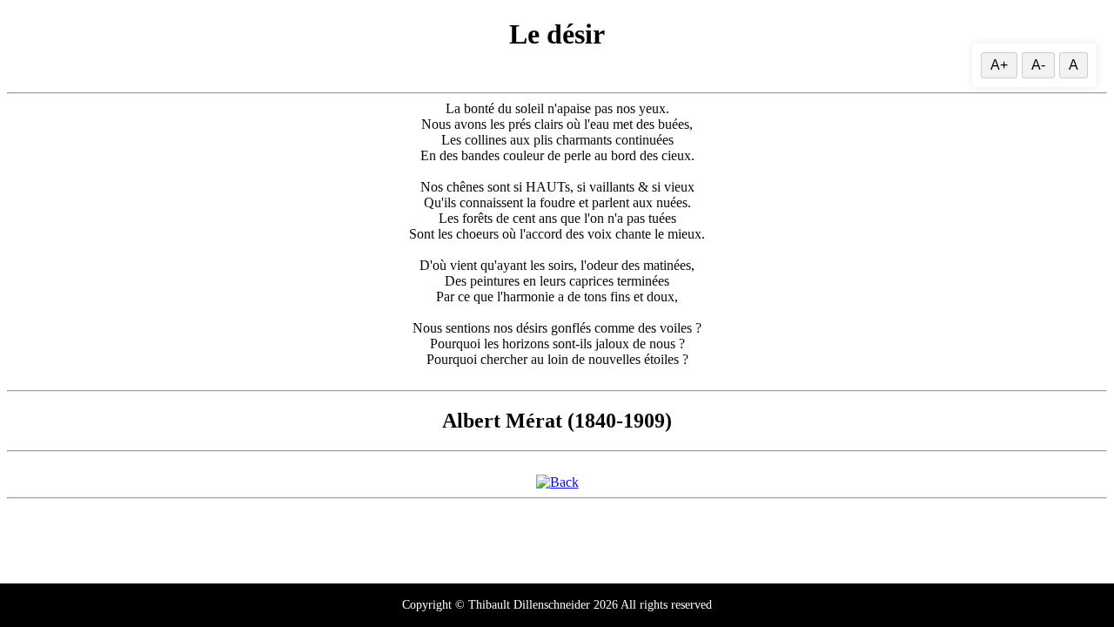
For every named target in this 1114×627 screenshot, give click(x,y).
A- (1038, 64)
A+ (999, 64)
